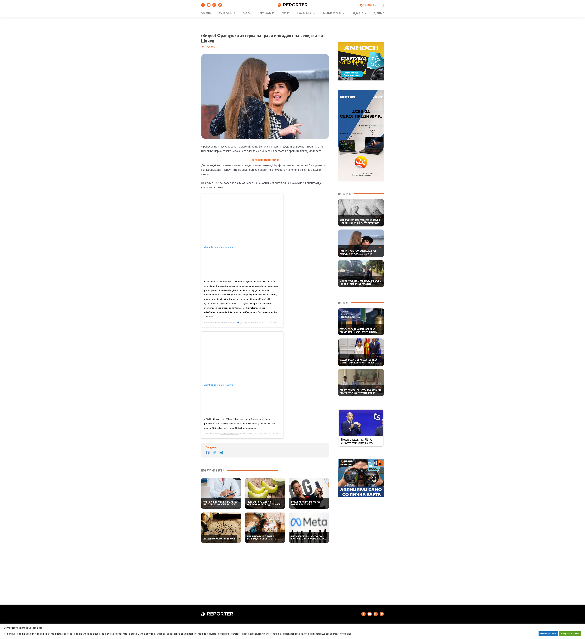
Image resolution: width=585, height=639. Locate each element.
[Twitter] (220, 5)
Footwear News (228, 433)
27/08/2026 (378, 278)
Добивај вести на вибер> (265, 159)
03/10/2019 (378, 248)
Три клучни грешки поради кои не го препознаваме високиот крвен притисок (220, 503)
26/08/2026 (378, 217)
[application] (313, 13)
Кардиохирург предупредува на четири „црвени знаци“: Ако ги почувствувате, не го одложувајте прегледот (361, 222)
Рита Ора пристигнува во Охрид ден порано (305, 503)
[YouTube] (209, 5)
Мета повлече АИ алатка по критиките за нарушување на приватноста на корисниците (308, 537)
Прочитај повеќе (548, 634)
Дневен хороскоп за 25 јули (219, 539)
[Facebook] (203, 5)
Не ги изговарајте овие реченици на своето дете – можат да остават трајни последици (262, 537)
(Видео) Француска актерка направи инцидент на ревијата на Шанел (358, 252)
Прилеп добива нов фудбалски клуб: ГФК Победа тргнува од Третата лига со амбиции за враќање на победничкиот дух (360, 392)
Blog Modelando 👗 (229, 322)
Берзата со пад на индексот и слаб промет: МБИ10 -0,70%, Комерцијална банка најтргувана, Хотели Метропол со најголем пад (360, 331)
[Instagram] (214, 5)
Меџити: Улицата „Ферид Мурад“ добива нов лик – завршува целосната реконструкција (360, 283)
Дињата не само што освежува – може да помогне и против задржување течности (264, 503)
